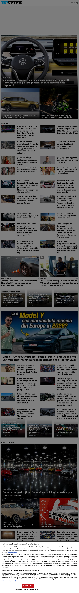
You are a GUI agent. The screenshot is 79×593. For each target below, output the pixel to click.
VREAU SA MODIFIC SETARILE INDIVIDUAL (27, 589)
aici (22, 561)
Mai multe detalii (12, 552)
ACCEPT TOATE (27, 585)
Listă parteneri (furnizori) (9, 581)
